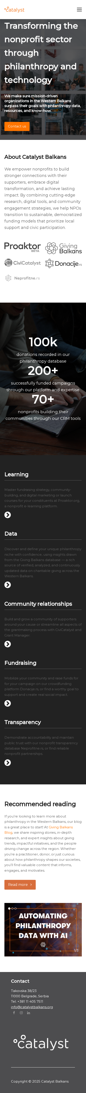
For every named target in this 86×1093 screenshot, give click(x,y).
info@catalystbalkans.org (32, 1007)
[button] (79, 9)
